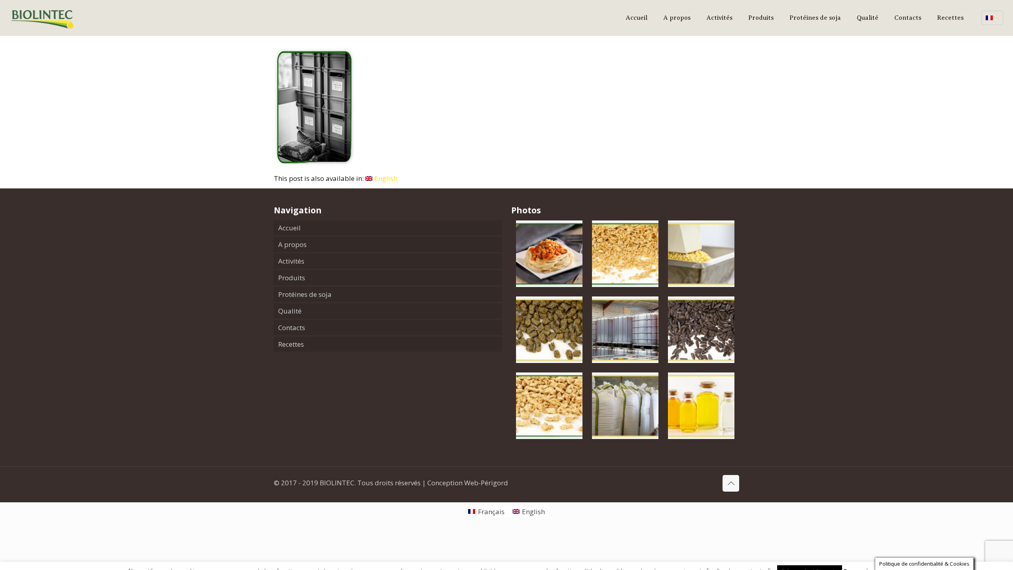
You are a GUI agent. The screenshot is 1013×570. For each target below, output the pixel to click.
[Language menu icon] (992, 18)
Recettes (291, 344)
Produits (291, 277)
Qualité (290, 310)
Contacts (291, 327)
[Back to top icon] (731, 483)
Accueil (289, 227)
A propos (292, 244)
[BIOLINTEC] (43, 18)
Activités (291, 261)
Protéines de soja (305, 294)
